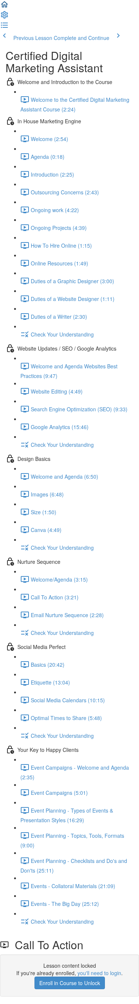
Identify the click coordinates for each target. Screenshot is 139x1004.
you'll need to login (99, 973)
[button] (4, 6)
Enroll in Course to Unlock (69, 983)
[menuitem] (4, 17)
